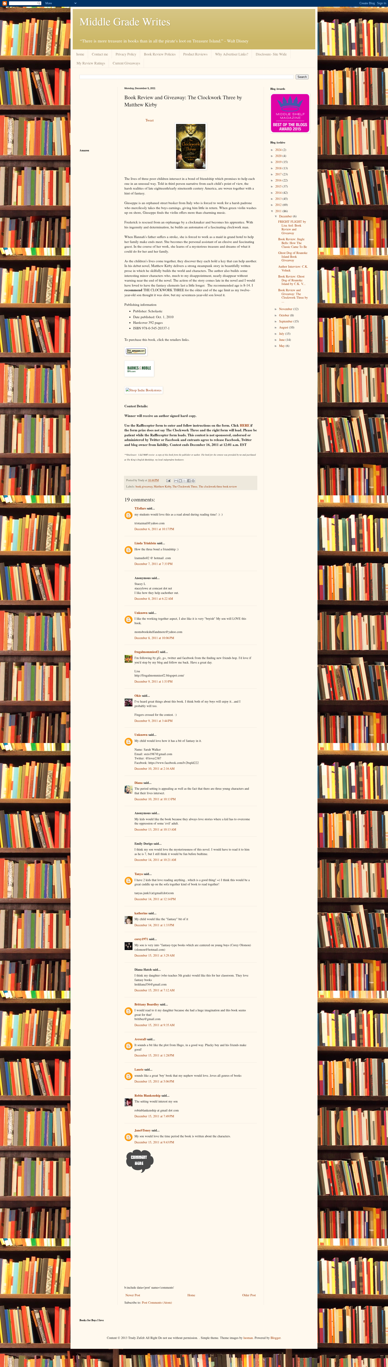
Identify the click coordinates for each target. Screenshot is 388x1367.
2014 (278, 192)
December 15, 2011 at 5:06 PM (154, 1081)
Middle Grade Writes (124, 21)
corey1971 (141, 939)
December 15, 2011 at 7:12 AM (154, 990)
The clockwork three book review (218, 486)
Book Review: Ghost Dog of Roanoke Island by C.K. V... (292, 280)
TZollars (140, 508)
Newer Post (133, 1295)
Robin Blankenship (147, 1095)
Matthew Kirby (162, 486)
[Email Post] (168, 480)
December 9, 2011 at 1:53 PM (153, 681)
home (80, 54)
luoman (248, 1338)
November (286, 309)
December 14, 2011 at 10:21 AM (155, 860)
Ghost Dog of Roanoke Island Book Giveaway (292, 256)
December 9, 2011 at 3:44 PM (153, 721)
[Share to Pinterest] (193, 480)
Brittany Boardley (146, 1004)
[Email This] (176, 480)
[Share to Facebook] (189, 480)
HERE (244, 425)
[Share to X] (184, 480)
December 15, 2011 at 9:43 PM (154, 1142)
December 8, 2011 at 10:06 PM (154, 638)
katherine (141, 913)
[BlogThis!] (180, 480)
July (282, 333)
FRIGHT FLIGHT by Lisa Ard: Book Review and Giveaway (292, 227)
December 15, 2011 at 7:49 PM (154, 1116)
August (284, 327)
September (286, 321)
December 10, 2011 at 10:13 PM (155, 799)
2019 (278, 162)
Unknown (141, 612)
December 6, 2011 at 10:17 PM (154, 529)
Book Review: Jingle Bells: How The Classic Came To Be (292, 243)
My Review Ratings (91, 63)
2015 (278, 186)
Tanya (138, 873)
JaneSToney (142, 1130)
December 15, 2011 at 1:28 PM (154, 1055)
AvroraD (140, 1039)
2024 (278, 150)
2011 (278, 211)
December (286, 216)
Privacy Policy (126, 54)
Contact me (100, 54)
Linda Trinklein (145, 543)
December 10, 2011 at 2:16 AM (154, 768)
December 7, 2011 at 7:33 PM (153, 564)
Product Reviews (195, 54)
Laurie (138, 1069)
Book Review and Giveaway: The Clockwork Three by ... (293, 295)
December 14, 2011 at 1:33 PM (154, 925)
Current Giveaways (126, 63)
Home (191, 1295)
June (282, 339)
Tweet (150, 120)
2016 (278, 180)
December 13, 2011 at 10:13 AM (155, 829)
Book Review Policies (160, 54)
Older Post (249, 1295)
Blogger (275, 1338)
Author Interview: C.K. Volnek (293, 268)
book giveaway (144, 486)
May (282, 346)
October (284, 315)
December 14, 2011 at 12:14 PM (155, 899)
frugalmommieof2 (146, 651)
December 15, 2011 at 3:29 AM (154, 955)
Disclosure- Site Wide (271, 54)
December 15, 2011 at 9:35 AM (154, 1025)
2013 (278, 198)
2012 (278, 205)
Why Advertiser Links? (231, 54)
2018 (278, 168)
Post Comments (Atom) (157, 1302)
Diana (138, 782)
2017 (278, 174)
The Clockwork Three (184, 486)
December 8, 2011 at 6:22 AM (153, 598)
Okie (137, 695)
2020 (278, 156)
